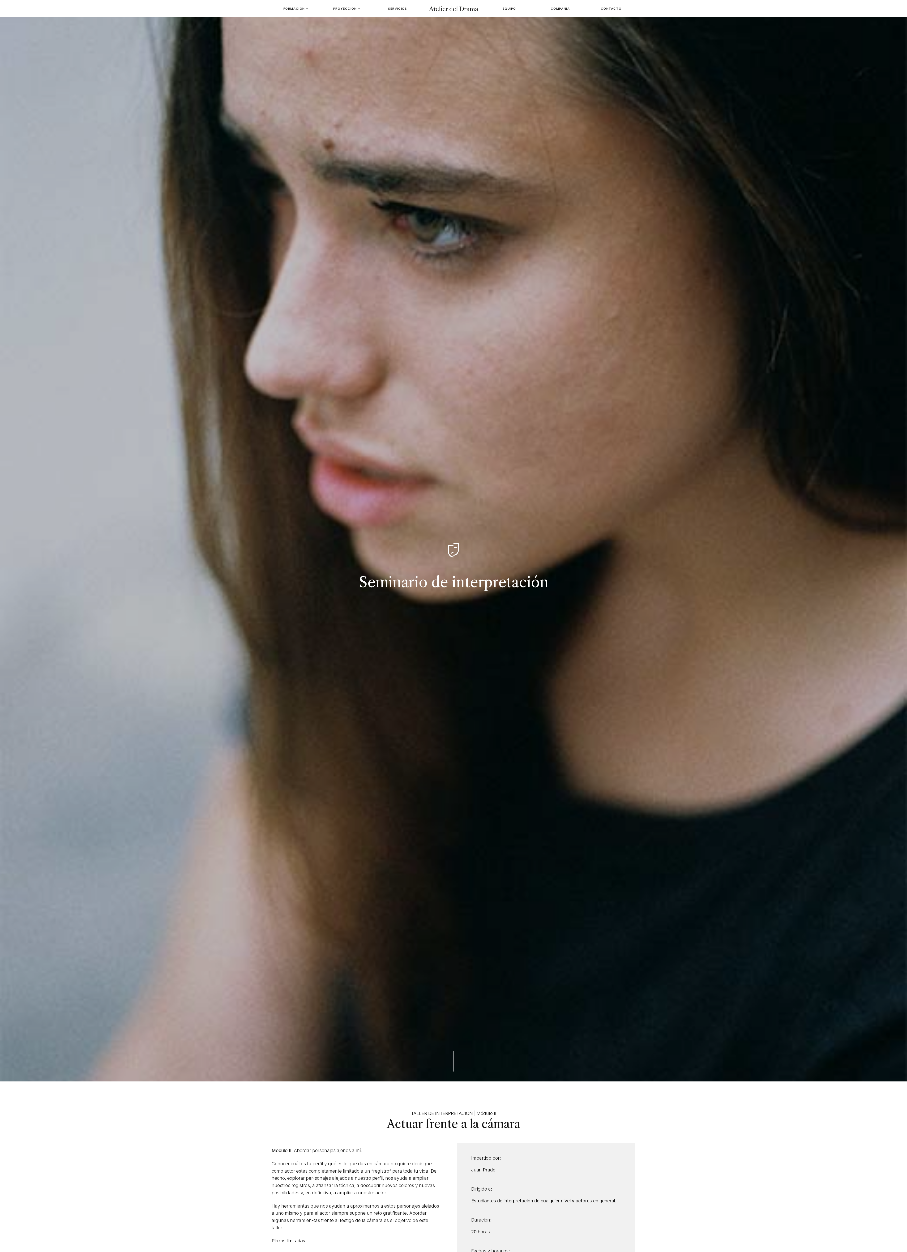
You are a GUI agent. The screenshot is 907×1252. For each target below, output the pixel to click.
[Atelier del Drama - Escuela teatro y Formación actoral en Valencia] (453, 8)
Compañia (560, 8)
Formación (294, 8)
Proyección (345, 8)
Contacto (611, 8)
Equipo (509, 8)
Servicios (397, 8)
